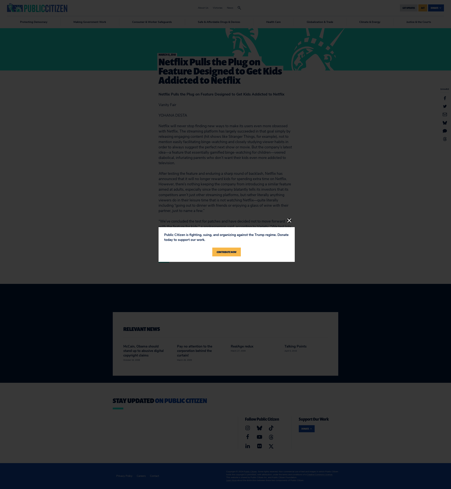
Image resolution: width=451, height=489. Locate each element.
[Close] (289, 220)
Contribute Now (226, 252)
